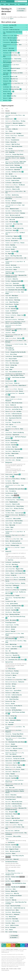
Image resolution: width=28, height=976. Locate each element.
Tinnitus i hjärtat (15, 876)
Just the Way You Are (17, 409)
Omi (4, 32)
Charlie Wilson (19, 329)
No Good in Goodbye (16, 203)
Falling (10, 131)
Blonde (7, 589)
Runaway (22, 213)
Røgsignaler (8, 400)
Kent (6, 718)
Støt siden (3, 968)
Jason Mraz (8, 426)
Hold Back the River (14, 89)
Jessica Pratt (8, 918)
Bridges (12, 367)
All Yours (14, 200)
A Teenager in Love (13, 873)
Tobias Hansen (11, 668)
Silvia (17, 910)
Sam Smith (5, 29)
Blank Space (15, 295)
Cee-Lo (7, 161)
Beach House (8, 889)
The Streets (8, 373)
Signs (13, 330)
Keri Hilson (21, 789)
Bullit (12, 317)
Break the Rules (15, 180)
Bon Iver (7, 927)
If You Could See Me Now (17, 217)
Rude (11, 369)
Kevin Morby (8, 912)
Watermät (7, 317)
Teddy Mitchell (18, 373)
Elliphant (5, 35)
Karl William (8, 195)
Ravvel (14, 338)
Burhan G (5, 61)
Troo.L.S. (7, 150)
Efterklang (7, 891)
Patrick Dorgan (8, 285)
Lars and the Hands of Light (11, 592)
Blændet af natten (12, 70)
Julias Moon (6, 27)
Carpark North (8, 224)
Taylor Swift (8, 295)
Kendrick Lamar (6, 91)
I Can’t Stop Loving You (18, 855)
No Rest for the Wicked (16, 895)
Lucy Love (7, 657)
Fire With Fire (16, 267)
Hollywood (16, 914)
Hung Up (13, 631)
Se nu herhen (14, 240)
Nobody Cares (12, 916)
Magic (12, 527)
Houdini (10, 100)
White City (16, 893)
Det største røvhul (17, 415)
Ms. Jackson (13, 620)
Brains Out (15, 279)
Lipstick (13, 881)
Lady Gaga (7, 115)
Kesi (6, 148)
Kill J (6, 420)
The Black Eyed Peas (8, 58)
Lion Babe (7, 887)
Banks (6, 849)
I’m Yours (14, 426)
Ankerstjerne (8, 258)
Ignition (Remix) (14, 603)
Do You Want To (18, 705)
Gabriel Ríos (6, 73)
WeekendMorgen (9, 348)
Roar (12, 816)
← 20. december (21, 8)
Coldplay (7, 142)
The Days (23, 121)
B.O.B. (15, 824)
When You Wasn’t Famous (17, 375)
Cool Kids (11, 25)
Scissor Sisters (8, 267)
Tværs (6, 838)
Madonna (7, 631)
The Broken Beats (9, 449)
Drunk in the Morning (18, 432)
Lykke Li (7, 895)
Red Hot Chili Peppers (10, 797)
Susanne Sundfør (9, 165)
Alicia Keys (15, 385)
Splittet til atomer (14, 925)
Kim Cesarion (8, 279)
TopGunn (7, 495)
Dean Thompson (9, 383)
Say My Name (20, 457)
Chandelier (10, 724)
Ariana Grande (8, 340)
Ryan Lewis (15, 535)
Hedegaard (5, 81)
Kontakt (19, 968)
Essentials (17, 449)
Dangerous (6, 66)
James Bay (5, 89)
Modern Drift (14, 891)
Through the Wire (16, 422)
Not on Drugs (13, 354)
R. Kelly (17, 232)
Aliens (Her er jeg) (14, 87)
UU (15, 25)
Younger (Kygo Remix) (17, 154)
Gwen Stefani (6, 78)
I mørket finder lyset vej (19, 908)
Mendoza (5, 100)
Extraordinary (8, 198)
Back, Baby (15, 918)
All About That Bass (19, 508)
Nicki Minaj (20, 640)
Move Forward (16, 612)
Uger (7, 4)
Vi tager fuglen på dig (18, 228)
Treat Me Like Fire (15, 887)
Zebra (14, 889)
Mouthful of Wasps (15, 167)
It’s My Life (13, 575)
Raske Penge (14, 135)
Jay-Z (6, 385)
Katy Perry (7, 440)
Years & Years (8, 230)
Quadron (7, 573)
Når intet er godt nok (13, 38)
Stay (21, 407)
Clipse (19, 205)
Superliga (12, 245)
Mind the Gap (13, 644)
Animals (11, 98)
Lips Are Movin (17, 690)
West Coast (15, 483)
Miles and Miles (15, 42)
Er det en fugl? (15, 673)
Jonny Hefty (8, 460)
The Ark (7, 616)
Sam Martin (16, 64)
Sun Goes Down (16, 847)
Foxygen (7, 905)
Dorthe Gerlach (8, 269)
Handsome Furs (9, 893)
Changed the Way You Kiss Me (18, 352)
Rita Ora (17, 429)
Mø (12, 35)
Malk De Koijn (8, 228)
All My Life (15, 129)
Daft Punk (7, 321)
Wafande (5, 50)
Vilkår (7, 968)
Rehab (15, 493)
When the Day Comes (14, 40)
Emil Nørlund (11, 842)
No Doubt (7, 575)
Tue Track (20, 150)
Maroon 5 (5, 98)
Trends (3, 1)
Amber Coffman (19, 191)
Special (10, 174)
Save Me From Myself (18, 820)
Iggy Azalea (8, 429)
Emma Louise (15, 125)
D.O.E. (16, 789)
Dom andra (11, 718)
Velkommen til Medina (15, 720)
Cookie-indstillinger (5, 970)
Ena (6, 455)
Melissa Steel (16, 589)
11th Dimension (19, 571)
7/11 (12, 529)
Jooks (6, 152)
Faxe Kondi (21, 135)
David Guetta (6, 64)
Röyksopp (7, 275)
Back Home (17, 169)
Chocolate (13, 308)
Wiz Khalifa (15, 161)
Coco (14, 677)
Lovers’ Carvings (13, 931)
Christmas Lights (15, 545)
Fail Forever (21, 319)
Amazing (23, 583)
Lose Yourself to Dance (16, 323)
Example (7, 352)
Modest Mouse (8, 814)
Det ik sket (11, 48)
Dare (22, 539)
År (17, 4)
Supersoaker (16, 283)
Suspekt (7, 310)
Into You (15, 763)
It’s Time (16, 624)
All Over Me (11, 455)
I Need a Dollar (14, 453)
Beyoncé (7, 255)
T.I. (16, 738)
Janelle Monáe (8, 356)
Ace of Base (8, 710)
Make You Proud (13, 81)
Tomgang (16, 474)
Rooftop (15, 247)
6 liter (12, 495)
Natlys (15, 269)
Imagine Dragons (9, 624)
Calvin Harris (8, 391)
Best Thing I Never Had (16, 255)
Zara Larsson (8, 247)
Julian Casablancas (9, 571)
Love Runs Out (16, 562)
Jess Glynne (8, 447)
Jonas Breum (8, 415)
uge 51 (11, 18)
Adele (6, 297)
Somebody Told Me (16, 281)
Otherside (19, 797)
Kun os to (20, 389)
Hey (14, 701)
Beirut (6, 929)
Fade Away (17, 165)
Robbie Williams (13, 55)
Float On (15, 814)
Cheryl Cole (8, 360)
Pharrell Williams (22, 738)
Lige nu (11, 424)
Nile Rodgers (17, 321)
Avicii (4, 55)
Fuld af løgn (17, 300)
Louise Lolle (11, 349)
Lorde (4, 96)
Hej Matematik (6, 83)
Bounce (21, 391)
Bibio (6, 931)
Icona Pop (7, 547)
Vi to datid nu (12, 491)
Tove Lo (7, 354)
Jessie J (7, 640)
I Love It (23, 547)
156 (9, 651)
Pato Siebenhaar (9, 300)
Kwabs (4, 93)
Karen (6, 371)
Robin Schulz (8, 847)
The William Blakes (9, 512)
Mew (6, 174)
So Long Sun (16, 921)
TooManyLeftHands (9, 187)
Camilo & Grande (9, 399)
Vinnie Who (8, 923)
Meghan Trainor (9, 508)
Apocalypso (12, 306)
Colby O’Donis (18, 115)
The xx (7, 897)
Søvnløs (11, 148)
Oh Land (7, 442)
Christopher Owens (9, 902)
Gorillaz (7, 539)
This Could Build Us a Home (19, 883)
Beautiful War (16, 655)
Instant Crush (8, 781)
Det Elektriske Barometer (11, 861)
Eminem (7, 184)
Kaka (6, 722)
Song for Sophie (13, 358)
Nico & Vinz (5, 40)
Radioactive (21, 681)
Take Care (20, 765)
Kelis (17, 391)
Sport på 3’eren (9, 662)
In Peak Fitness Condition (19, 760)
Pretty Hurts (13, 794)
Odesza (7, 457)
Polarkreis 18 (8, 692)
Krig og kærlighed (7, 62)
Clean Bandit (8, 197)
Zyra (15, 457)
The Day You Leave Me (18, 758)
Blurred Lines (9, 739)
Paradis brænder (14, 502)
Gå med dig (22, 577)
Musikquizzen (8, 462)
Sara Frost (10, 560)
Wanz (23, 535)
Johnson (7, 648)
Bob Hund (7, 876)
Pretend (22, 242)
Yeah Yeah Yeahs (9, 830)
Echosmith (5, 25)
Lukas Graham (8, 432)
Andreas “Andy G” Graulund (12, 949)
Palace (11, 27)
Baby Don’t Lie (14, 78)
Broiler (6, 338)
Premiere (16, 495)
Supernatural (16, 434)
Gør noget (11, 722)
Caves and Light (19, 512)
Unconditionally (15, 440)
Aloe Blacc (7, 453)
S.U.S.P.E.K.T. (13, 310)
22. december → (21, 10)
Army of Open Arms (18, 224)
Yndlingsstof (16, 585)
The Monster (22, 184)
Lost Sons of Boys (16, 806)
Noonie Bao (8, 158)
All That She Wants (16, 710)
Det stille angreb (17, 523)
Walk (8, 93)
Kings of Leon (8, 283)
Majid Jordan (16, 637)
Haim (6, 131)
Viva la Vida (13, 142)
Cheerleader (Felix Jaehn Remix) (14, 32)
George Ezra (6, 76)
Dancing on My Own (14, 614)
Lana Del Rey (8, 483)
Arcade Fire (8, 900)
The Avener (5, 52)
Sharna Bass (19, 197)
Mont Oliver (8, 200)
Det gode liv (12, 811)
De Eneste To (6, 68)
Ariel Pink (7, 881)
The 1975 (7, 308)
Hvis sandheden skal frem (15, 371)
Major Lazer (8, 191)
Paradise (13, 773)
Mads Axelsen (11, 870)
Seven (13, 923)
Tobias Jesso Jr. (9, 914)
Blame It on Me (13, 76)
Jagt (14, 688)
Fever (15, 587)
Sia (6, 724)
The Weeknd (20, 340)
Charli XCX (7, 180)
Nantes (11, 929)
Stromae (7, 708)
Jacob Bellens (19, 726)
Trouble (17, 187)
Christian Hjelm (8, 859)
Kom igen (18, 460)
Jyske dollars (13, 648)
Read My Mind (14, 697)
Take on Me (12, 787)
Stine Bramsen (8, 612)
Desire (14, 230)
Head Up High (14, 442)
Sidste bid (15, 859)
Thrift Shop (8, 536)
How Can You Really (15, 905)
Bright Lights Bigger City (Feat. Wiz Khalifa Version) (15, 162)
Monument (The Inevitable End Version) (15, 276)
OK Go (7, 363)
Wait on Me (12, 219)
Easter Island (19, 287)
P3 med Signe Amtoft (10, 622)
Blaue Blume (8, 806)
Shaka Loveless (19, 258)
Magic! (6, 369)
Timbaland (7, 789)
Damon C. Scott (15, 158)
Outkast (7, 620)
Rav (15, 601)
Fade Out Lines (13, 52)
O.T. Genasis (8, 677)
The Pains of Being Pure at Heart (12, 873)
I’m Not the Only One (14, 29)
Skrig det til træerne (15, 68)
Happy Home (8, 273)
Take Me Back (14, 657)
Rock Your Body (19, 520)
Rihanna (16, 184)
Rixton (6, 219)
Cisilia (6, 491)
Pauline (15, 389)
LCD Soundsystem (9, 436)
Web (10, 879)
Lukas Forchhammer (20, 271)
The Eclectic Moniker (10, 287)
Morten (14, 675)
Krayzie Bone (20, 679)
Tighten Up (16, 236)
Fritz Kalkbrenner (9, 169)
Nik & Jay (7, 140)
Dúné (6, 776)
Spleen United (8, 760)
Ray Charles (8, 855)
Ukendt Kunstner (7, 44)
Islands (11, 897)
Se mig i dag (11, 50)
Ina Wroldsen (6, 87)
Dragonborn (8, 726)
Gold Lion (17, 830)
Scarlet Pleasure (9, 304)
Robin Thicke (8, 738)
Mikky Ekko (16, 407)
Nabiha (7, 644)
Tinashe (7, 242)
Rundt (22, 769)
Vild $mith (5, 48)
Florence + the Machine (10, 315)
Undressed (15, 497)
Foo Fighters (8, 129)
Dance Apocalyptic (18, 356)
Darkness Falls (8, 701)
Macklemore (8, 535)
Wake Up (14, 900)
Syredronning (15, 195)
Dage (2, 4)
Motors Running (16, 912)
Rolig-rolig (11, 152)
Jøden (13, 460)
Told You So (15, 313)
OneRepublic (8, 562)
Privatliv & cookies (13, 968)
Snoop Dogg (8, 329)
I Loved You (23, 589)
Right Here (14, 447)
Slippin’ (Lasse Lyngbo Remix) (18, 573)
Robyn (16, 275)
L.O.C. (6, 221)
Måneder (12, 4)
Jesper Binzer (17, 83)
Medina (5, 38)
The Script (7, 203)
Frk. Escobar (13, 221)
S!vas (16, 44)
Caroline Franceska (16, 61)
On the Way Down (17, 285)
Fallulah (7, 367)
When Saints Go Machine (11, 319)
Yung (6, 916)
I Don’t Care (15, 360)
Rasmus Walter (8, 523)
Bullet (10, 420)
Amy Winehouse (9, 493)
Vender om (16, 383)
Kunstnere (22, 4)
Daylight (13, 744)
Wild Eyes (19, 338)
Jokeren (7, 389)
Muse (6, 418)
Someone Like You (13, 297)
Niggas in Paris (19, 568)
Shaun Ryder (16, 539)
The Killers (7, 281)
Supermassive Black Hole (15, 418)
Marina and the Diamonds (11, 681)
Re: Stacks (13, 927)
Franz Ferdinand (9, 705)
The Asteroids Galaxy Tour (11, 393)
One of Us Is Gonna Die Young (17, 616)
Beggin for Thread (13, 849)
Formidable (13, 708)
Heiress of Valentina (14, 776)
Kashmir (7, 167)
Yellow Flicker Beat (11, 96)
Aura (6, 358)
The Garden (8, 883)
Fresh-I (4, 70)
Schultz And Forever (10, 910)
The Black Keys (8, 236)
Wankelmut (7, 125)
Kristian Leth (17, 334)
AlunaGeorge (8, 434)
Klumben (7, 135)
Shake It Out (20, 315)
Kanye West (8, 213)
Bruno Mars (8, 409)
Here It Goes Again (14, 363)
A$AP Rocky (16, 242)
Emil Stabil (7, 673)
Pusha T (17, 213)
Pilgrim (9, 253)
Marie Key (7, 240)
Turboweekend (6, 42)
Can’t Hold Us (13, 754)
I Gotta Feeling (17, 58)
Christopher (8, 313)
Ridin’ (25, 679)
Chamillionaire (8, 679)
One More (16, 35)
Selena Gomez (8, 597)
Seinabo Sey (8, 154)
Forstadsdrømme (15, 140)
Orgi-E (12, 150)
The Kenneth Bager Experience (12, 156)
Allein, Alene (16, 692)
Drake (6, 637)
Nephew (7, 245)
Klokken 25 (13, 405)
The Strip (16, 304)
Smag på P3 (8, 551)
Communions (8, 921)
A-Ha (6, 787)
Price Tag (20, 824)
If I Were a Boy (14, 653)
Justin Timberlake (9, 205)
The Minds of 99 (9, 601)
